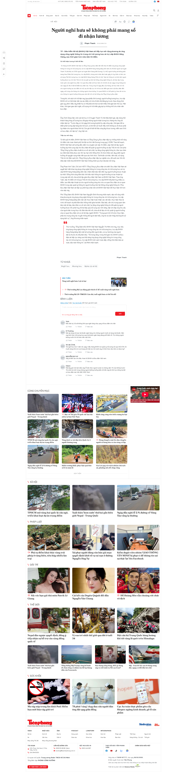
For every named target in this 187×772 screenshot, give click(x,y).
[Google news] (128, 751)
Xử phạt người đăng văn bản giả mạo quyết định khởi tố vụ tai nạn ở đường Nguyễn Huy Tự (92, 555)
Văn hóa (115, 16)
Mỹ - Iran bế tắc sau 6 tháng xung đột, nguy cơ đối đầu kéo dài (143, 666)
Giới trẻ (79, 16)
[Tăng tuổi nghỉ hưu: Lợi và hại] (119, 282)
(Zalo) (68, 748)
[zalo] (122, 751)
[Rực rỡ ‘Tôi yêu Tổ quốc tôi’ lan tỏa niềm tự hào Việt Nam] (77, 403)
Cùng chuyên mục (38, 390)
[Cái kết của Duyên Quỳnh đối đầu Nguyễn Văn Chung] (93, 580)
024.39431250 (34, 752)
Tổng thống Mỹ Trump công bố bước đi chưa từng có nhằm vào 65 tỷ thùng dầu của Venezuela (76, 667)
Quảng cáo (133, 1)
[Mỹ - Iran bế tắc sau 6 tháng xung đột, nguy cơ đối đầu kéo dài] (144, 654)
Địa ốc (57, 16)
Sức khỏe (64, 16)
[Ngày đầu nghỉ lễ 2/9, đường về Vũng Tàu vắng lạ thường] (43, 454)
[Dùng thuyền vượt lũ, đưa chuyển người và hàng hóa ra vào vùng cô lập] (111, 428)
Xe (109, 16)
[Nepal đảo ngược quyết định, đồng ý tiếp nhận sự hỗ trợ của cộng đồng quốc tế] (49, 620)
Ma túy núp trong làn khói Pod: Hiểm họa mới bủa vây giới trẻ (48, 708)
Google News (133, 22)
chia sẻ (116, 22)
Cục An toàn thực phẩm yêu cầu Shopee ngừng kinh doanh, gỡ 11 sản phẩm (136, 709)
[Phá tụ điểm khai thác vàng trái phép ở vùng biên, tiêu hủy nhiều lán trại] (49, 537)
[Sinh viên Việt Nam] (145, 725)
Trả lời (80, 327)
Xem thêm (157, 15)
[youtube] (158, 1)
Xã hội (35, 16)
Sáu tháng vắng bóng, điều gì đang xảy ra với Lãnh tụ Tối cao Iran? (109, 666)
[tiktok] (117, 751)
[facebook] (155, 1)
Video (151, 16)
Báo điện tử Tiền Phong (93, 8)
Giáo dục (129, 16)
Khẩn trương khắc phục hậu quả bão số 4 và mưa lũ (76, 466)
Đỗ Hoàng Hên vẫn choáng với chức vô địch (138, 597)
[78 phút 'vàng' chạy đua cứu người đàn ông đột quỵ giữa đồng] (93, 691)
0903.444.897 (86, 748)
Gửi (120, 314)
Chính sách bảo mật (142, 745)
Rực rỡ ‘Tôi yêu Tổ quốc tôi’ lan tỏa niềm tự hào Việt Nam (77, 415)
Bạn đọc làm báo (38, 767)
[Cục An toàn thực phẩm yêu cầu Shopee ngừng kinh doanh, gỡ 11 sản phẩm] (138, 691)
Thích (70, 327)
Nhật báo (45, 731)
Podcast (74, 731)
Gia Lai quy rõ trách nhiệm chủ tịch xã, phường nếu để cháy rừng (110, 466)
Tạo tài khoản (77, 303)
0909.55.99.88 (60, 748)
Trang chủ (29, 15)
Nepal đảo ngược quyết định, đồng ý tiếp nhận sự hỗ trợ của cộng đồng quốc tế (47, 638)
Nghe (4, 52)
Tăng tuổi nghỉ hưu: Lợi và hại (74, 281)
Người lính (103, 16)
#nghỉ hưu (65, 266)
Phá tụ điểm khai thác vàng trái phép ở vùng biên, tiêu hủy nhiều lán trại (47, 555)
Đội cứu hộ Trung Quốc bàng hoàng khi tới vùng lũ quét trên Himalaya (136, 637)
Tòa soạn (122, 1)
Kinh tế (41, 16)
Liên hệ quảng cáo (61, 745)
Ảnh (58, 731)
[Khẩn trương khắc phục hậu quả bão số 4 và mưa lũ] (77, 454)
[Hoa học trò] (156, 725)
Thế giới (72, 16)
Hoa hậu (144, 16)
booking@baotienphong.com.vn (65, 751)
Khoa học (137, 16)
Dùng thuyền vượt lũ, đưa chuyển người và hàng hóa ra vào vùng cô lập (111, 441)
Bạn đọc (117, 737)
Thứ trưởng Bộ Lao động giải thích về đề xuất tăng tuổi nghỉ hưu (93, 289)
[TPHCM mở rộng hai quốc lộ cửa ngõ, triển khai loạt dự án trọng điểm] (43, 428)
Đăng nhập (64, 303)
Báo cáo (90, 327)
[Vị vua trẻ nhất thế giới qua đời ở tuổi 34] (93, 620)
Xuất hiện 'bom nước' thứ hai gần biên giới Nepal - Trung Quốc (43, 415)
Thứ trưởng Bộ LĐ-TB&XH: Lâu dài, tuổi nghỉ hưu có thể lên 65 (90, 294)
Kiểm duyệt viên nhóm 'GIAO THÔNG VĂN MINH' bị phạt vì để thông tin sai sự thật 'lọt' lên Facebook (137, 555)
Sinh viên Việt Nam (99, 1)
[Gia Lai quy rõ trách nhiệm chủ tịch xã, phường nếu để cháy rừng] (111, 454)
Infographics (106, 731)
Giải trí (122, 16)
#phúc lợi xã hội (91, 266)
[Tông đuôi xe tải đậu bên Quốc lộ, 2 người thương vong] (77, 428)
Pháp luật (87, 16)
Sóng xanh (49, 16)
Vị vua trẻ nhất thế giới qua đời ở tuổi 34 (92, 637)
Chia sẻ (4, 58)
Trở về (4, 74)
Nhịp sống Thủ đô (33, 741)
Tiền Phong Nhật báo (82, 1)
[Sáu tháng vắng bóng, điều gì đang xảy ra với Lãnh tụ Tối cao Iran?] (110, 654)
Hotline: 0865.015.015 (65, 1)
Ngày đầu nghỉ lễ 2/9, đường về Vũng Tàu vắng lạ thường (42, 466)
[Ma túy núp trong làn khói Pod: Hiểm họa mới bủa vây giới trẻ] (49, 691)
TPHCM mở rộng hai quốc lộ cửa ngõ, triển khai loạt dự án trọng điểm (43, 441)
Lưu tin (4, 63)
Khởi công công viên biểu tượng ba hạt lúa (111, 415)
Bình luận (4, 69)
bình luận (129, 22)
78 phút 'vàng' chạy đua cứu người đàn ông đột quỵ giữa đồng (92, 708)
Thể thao (95, 16)
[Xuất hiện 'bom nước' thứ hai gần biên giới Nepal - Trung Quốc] (43, 403)
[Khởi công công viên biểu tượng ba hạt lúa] (111, 403)
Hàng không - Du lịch (136, 737)
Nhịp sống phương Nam (49, 741)
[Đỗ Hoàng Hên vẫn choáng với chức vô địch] (138, 580)
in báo (125, 22)
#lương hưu (77, 266)
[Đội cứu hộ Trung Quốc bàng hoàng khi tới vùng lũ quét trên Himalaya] (138, 620)
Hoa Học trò (112, 1)
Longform (90, 731)
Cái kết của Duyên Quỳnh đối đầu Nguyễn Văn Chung (90, 597)
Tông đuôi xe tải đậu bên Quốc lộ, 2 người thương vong (76, 441)
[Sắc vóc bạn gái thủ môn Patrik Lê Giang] (49, 580)
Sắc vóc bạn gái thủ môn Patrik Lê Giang (48, 597)
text (120, 22)
